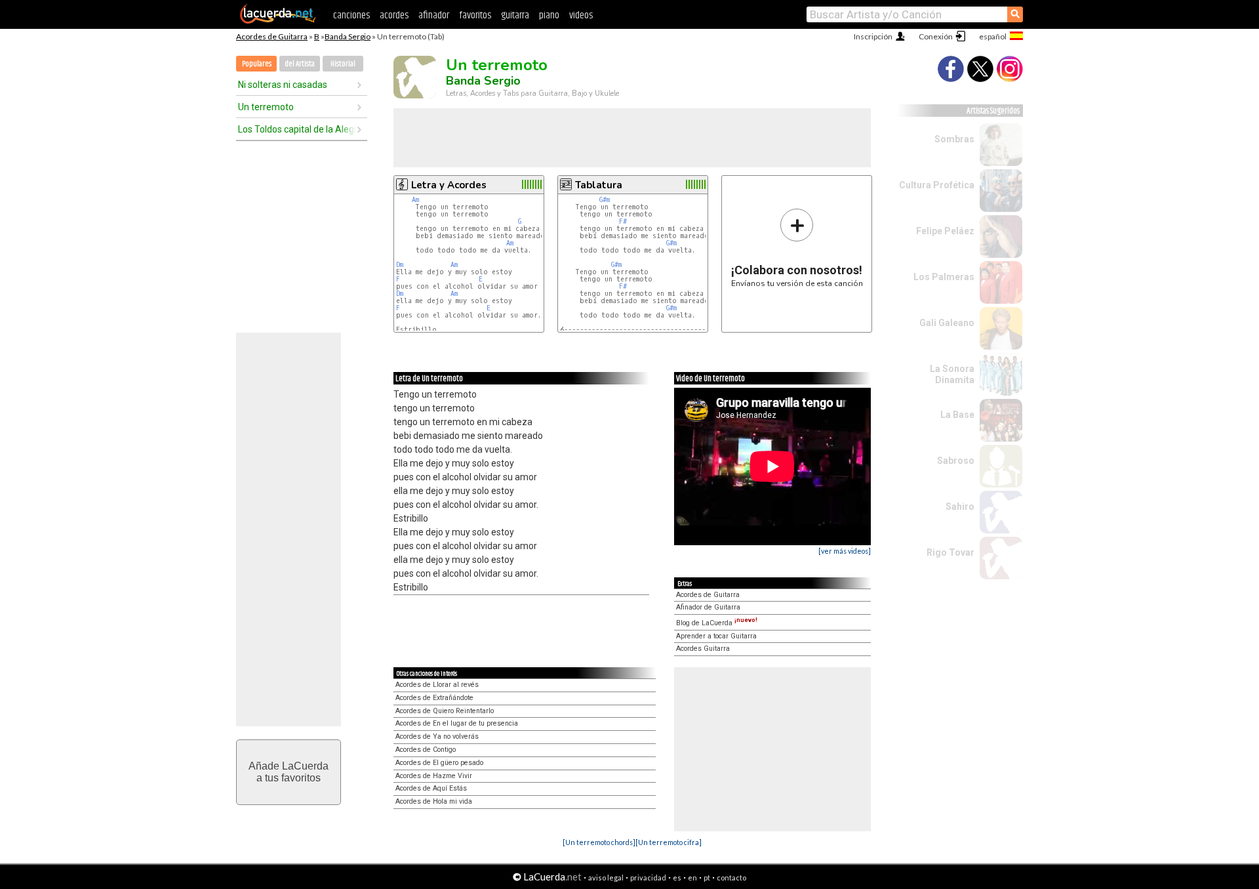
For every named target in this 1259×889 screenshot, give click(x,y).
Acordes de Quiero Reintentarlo (444, 711)
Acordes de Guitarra (272, 36)
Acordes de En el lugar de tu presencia (456, 723)
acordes (394, 15)
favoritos (475, 15)
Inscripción (873, 36)
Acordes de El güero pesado (439, 762)
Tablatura (598, 185)
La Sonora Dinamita (952, 374)
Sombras (954, 139)
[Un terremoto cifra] (668, 842)
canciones (351, 15)
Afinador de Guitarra (708, 607)
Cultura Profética (936, 185)
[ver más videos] (844, 551)
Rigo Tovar (950, 552)
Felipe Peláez (945, 231)
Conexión (936, 36)
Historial (342, 64)
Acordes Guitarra (703, 648)
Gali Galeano (946, 323)
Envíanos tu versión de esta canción (797, 248)
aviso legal (606, 877)
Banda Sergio (347, 36)
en (692, 877)
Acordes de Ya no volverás (437, 736)
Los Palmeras (943, 277)
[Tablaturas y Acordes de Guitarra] (278, 21)
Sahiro (960, 506)
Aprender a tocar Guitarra (716, 636)
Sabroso (955, 460)
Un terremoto (266, 107)
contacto (731, 877)
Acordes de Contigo (425, 749)
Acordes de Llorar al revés (437, 684)
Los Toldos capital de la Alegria (297, 129)
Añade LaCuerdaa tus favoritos (289, 771)
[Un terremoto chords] (599, 842)
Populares (256, 64)
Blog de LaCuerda (716, 623)
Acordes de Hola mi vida (433, 801)
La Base (957, 414)
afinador (433, 15)
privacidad (648, 877)
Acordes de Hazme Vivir (433, 776)
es (677, 877)
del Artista (300, 64)
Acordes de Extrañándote (434, 697)
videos (581, 15)
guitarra (515, 15)
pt (707, 877)
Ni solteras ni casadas (282, 84)
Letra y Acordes (449, 185)
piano (549, 15)
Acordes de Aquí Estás (431, 788)
